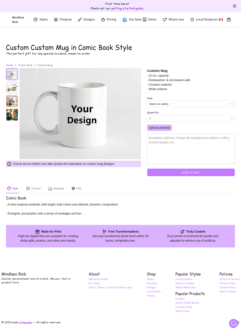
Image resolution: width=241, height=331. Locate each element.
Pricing (151, 295)
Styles (150, 279)
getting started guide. (127, 8)
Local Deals (154, 291)
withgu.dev (25, 322)
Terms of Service (229, 279)
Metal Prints (182, 311)
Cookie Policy (228, 287)
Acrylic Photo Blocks (187, 302)
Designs (151, 287)
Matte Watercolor (185, 287)
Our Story (94, 283)
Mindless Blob (14, 274)
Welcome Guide (98, 279)
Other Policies (228, 291)
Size (150, 98)
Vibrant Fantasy (184, 283)
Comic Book (25, 65)
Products (152, 283)
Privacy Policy (228, 283)
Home (9, 65)
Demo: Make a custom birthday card (110, 287)
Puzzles (180, 298)
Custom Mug (45, 65)
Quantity (153, 112)
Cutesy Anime (183, 279)
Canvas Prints (183, 306)
